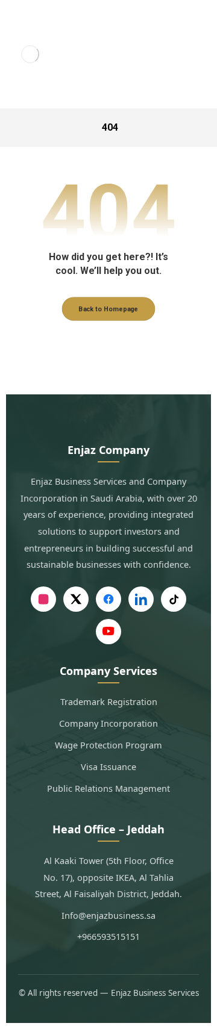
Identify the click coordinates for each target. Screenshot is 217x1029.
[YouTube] (108, 631)
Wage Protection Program (108, 745)
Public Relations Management (108, 788)
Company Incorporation (108, 723)
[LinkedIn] (141, 599)
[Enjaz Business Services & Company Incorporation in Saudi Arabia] (30, 54)
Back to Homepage (109, 309)
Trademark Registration (108, 701)
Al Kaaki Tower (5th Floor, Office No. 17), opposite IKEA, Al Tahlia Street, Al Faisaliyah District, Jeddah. (108, 877)
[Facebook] (108, 599)
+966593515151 (108, 936)
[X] (76, 599)
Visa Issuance (108, 766)
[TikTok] (173, 599)
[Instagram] (43, 599)
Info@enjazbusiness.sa (108, 915)
